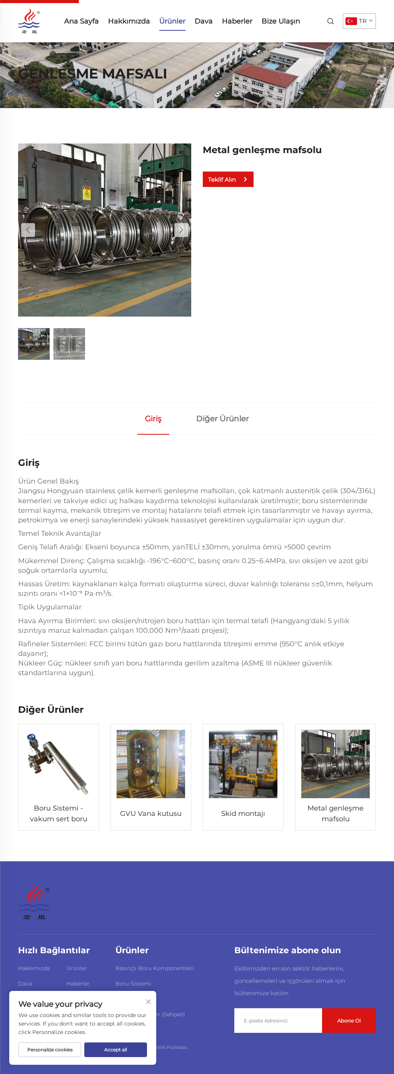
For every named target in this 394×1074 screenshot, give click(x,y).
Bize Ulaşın (281, 21)
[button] (28, 230)
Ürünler (172, 21)
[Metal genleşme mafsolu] (104, 229)
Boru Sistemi (133, 983)
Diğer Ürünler (222, 418)
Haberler (237, 21)
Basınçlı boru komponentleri (154, 968)
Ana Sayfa (81, 21)
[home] (29, 20)
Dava (204, 21)
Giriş (153, 418)
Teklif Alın (222, 179)
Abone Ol (349, 1020)
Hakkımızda (129, 21)
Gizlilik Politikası (169, 1047)
